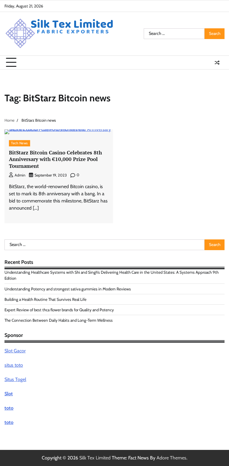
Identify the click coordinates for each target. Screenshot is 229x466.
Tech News (19, 143)
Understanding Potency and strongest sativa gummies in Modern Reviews (67, 289)
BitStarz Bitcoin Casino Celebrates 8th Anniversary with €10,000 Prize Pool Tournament (55, 159)
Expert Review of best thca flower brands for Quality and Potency (59, 309)
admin (20, 175)
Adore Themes (171, 458)
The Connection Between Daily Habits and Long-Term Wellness (58, 320)
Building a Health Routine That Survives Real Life (45, 299)
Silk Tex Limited (95, 458)
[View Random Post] (217, 62)
